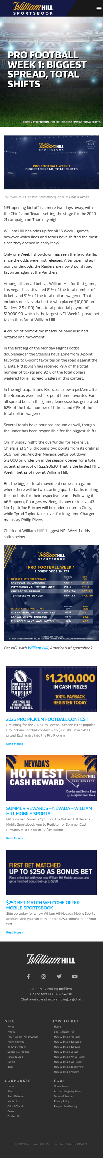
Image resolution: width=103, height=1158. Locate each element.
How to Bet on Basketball (68, 1041)
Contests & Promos (19, 1051)
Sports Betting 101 (64, 1031)
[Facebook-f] (28, 976)
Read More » (14, 744)
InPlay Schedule (17, 1046)
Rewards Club (15, 1056)
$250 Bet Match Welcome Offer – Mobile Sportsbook (44, 905)
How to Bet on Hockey (66, 1071)
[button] (99, 8)
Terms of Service (63, 1096)
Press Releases (16, 1096)
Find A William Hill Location (23, 1036)
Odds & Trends (78, 197)
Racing (11, 1061)
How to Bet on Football (67, 1036)
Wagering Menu (16, 1041)
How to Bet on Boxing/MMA (69, 1066)
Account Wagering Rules (67, 1091)
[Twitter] (59, 976)
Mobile (11, 1031)
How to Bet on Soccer (66, 1051)
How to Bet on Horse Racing (69, 1056)
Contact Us (14, 1116)
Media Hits (13, 1101)
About (11, 1091)
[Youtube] (74, 976)
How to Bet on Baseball (67, 1046)
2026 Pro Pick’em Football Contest (47, 719)
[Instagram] (43, 976)
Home (26, 122)
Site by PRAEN (76, 1144)
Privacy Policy (61, 1101)
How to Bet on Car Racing (68, 1061)
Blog (10, 1066)
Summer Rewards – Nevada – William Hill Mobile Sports (49, 811)
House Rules (61, 1086)
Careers (12, 1111)
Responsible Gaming (65, 1106)
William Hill (38, 647)
